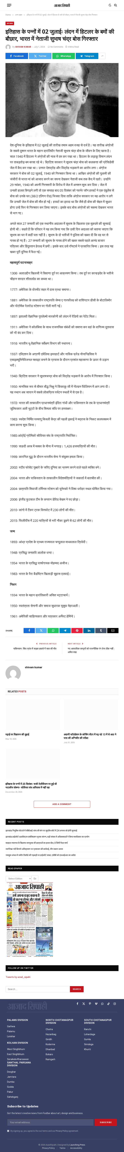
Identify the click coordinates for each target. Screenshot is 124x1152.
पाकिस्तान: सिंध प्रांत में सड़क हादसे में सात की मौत (34, 648)
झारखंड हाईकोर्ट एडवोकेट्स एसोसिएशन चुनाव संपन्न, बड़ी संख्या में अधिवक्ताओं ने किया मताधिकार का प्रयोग (47, 836)
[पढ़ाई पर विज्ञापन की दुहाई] (32, 714)
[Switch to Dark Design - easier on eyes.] (110, 5)
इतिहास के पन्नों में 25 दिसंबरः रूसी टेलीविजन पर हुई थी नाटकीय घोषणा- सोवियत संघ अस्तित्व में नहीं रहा (31, 785)
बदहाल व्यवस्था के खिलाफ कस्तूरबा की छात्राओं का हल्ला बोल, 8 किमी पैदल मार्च (37, 843)
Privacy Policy (62, 1131)
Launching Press (77, 1145)
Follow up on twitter (20, 968)
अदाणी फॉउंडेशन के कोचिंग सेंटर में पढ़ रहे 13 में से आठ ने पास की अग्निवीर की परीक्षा (90, 736)
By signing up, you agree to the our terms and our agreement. (44, 1131)
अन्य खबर (10, 23)
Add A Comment (61, 804)
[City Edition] (30, 919)
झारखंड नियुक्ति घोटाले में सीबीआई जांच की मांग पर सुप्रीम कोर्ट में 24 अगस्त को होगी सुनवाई (41, 830)
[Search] (115, 5)
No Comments (57, 47)
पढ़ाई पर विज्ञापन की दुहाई (17, 734)
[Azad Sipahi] (62, 5)
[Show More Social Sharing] (102, 56)
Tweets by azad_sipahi (18, 977)
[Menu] (9, 5)
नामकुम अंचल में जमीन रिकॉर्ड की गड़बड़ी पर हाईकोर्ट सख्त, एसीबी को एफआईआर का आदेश (41, 855)
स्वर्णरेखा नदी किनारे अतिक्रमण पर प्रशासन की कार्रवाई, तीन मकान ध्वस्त (34, 849)
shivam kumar (23, 47)
